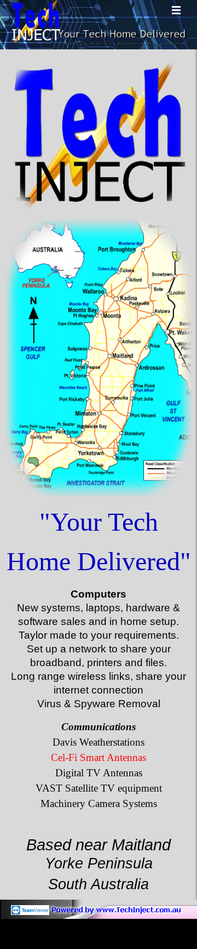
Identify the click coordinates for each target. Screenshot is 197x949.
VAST (99, 788)
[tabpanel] (98, 541)
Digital (98, 772)
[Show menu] (176, 10)
